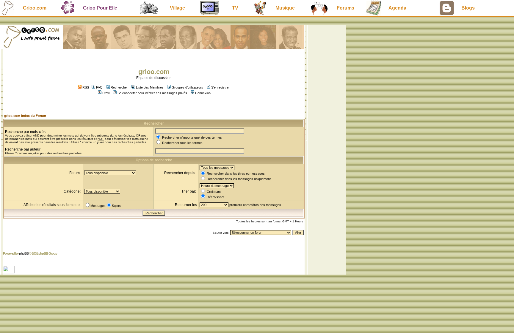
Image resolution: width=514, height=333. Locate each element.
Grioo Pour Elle (100, 7)
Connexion (203, 93)
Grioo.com (34, 7)
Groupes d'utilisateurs (187, 87)
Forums (345, 7)
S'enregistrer (220, 87)
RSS (85, 87)
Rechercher (119, 87)
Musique (285, 7)
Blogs (468, 7)
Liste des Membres (150, 87)
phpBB (24, 253)
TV (235, 7)
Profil (105, 93)
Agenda (397, 7)
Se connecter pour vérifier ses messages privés (152, 93)
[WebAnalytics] (9, 271)
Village (177, 7)
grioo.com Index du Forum (25, 115)
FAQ (99, 87)
